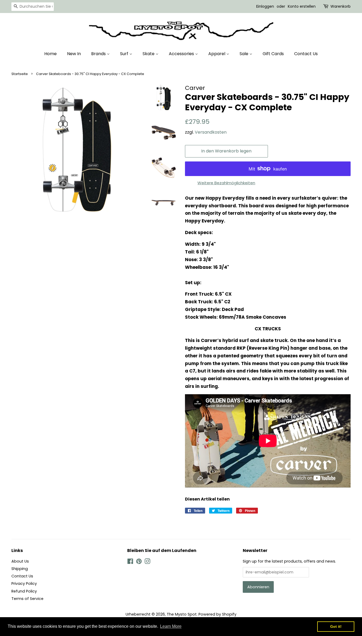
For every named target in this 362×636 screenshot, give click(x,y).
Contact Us (306, 54)
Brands (99, 54)
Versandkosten (211, 132)
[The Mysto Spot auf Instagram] (147, 562)
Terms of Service (27, 598)
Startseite (19, 74)
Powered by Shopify (217, 614)
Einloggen (265, 6)
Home (50, 54)
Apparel (217, 54)
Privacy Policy (24, 583)
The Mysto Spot (182, 614)
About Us (20, 561)
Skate (149, 54)
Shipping (19, 568)
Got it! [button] (336, 626)
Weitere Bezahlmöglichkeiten (226, 183)
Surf (124, 54)
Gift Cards (273, 54)
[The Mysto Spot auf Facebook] (130, 562)
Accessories (182, 54)
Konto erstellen (302, 6)
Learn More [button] (171, 626)
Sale (244, 54)
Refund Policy (24, 591)
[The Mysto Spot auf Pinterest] (139, 562)
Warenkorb (340, 6)
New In (74, 54)
